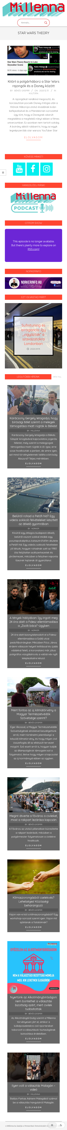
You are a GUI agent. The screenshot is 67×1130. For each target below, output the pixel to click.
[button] (56, 1125)
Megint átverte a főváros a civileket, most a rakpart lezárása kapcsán (33, 818)
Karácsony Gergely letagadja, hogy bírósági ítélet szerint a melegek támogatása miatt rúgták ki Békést (34, 422)
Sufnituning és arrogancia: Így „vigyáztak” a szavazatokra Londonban (33, 334)
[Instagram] (46, 169)
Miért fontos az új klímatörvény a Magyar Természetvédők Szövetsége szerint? (33, 714)
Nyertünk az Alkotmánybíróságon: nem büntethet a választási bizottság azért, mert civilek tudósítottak (33, 1003)
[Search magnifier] (46, 22)
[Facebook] (33, 169)
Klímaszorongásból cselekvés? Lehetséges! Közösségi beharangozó (33, 901)
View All (57, 376)
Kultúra (33, 93)
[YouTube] (19, 169)
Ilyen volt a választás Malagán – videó (33, 1087)
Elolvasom (33, 137)
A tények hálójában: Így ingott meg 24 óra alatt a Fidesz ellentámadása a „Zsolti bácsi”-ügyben (33, 622)
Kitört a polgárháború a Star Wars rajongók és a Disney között (33, 83)
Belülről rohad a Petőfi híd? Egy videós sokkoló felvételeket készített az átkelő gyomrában (33, 520)
